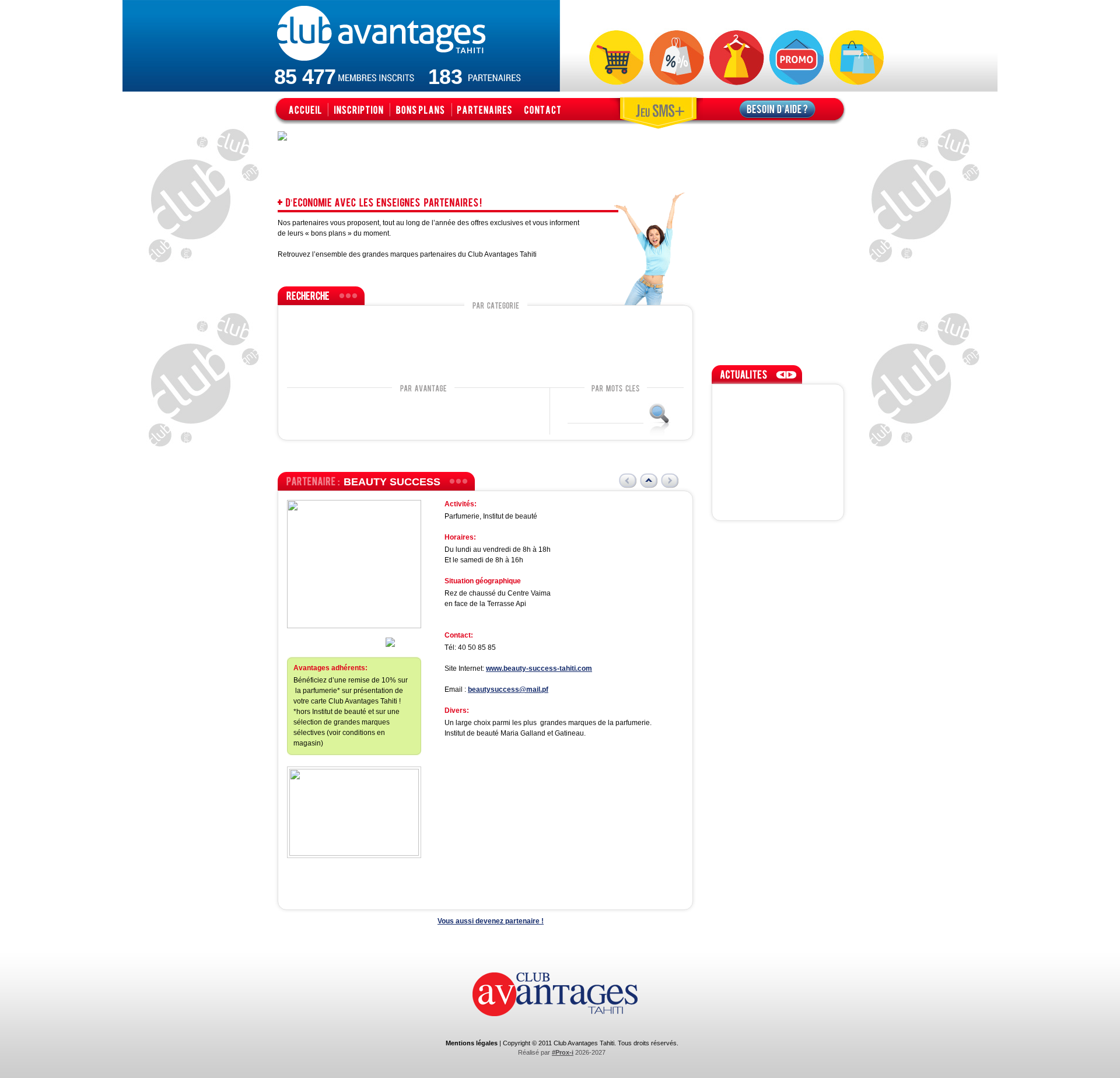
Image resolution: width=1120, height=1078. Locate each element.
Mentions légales (472, 1043)
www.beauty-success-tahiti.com (539, 668)
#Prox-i (562, 1052)
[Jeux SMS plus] (656, 109)
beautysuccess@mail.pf (508, 689)
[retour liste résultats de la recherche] (648, 480)
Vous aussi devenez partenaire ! (491, 921)
